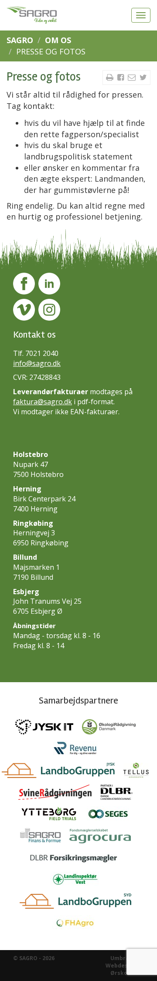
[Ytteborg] (53, 816)
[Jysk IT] (48, 729)
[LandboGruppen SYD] (79, 903)
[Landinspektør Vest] (78, 881)
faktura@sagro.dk (42, 401)
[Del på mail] (133, 77)
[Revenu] (78, 750)
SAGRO (20, 40)
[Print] (110, 77)
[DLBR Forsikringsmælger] (79, 859)
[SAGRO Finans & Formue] (44, 837)
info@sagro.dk (37, 363)
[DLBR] (120, 794)
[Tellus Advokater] (139, 772)
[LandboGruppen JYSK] (62, 772)
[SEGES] (112, 816)
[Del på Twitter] (143, 77)
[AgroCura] (103, 837)
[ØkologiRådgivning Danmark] (112, 729)
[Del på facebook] (121, 77)
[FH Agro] (78, 925)
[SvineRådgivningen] (59, 794)
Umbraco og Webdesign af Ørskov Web (125, 965)
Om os (58, 40)
